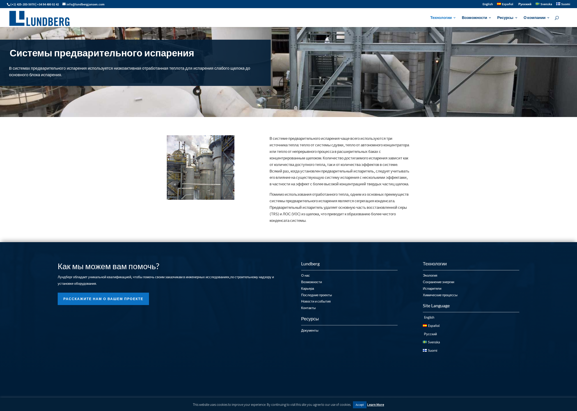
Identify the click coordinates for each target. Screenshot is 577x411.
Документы (309, 330)
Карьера (307, 288)
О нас (305, 275)
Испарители (432, 288)
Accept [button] (360, 405)
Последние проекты (316, 295)
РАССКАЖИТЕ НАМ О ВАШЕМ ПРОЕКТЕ (103, 299)
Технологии (441, 18)
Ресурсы (505, 18)
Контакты (308, 308)
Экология (430, 275)
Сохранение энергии (438, 282)
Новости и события (316, 301)
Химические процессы (440, 295)
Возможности (474, 18)
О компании (534, 18)
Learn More (375, 404)
